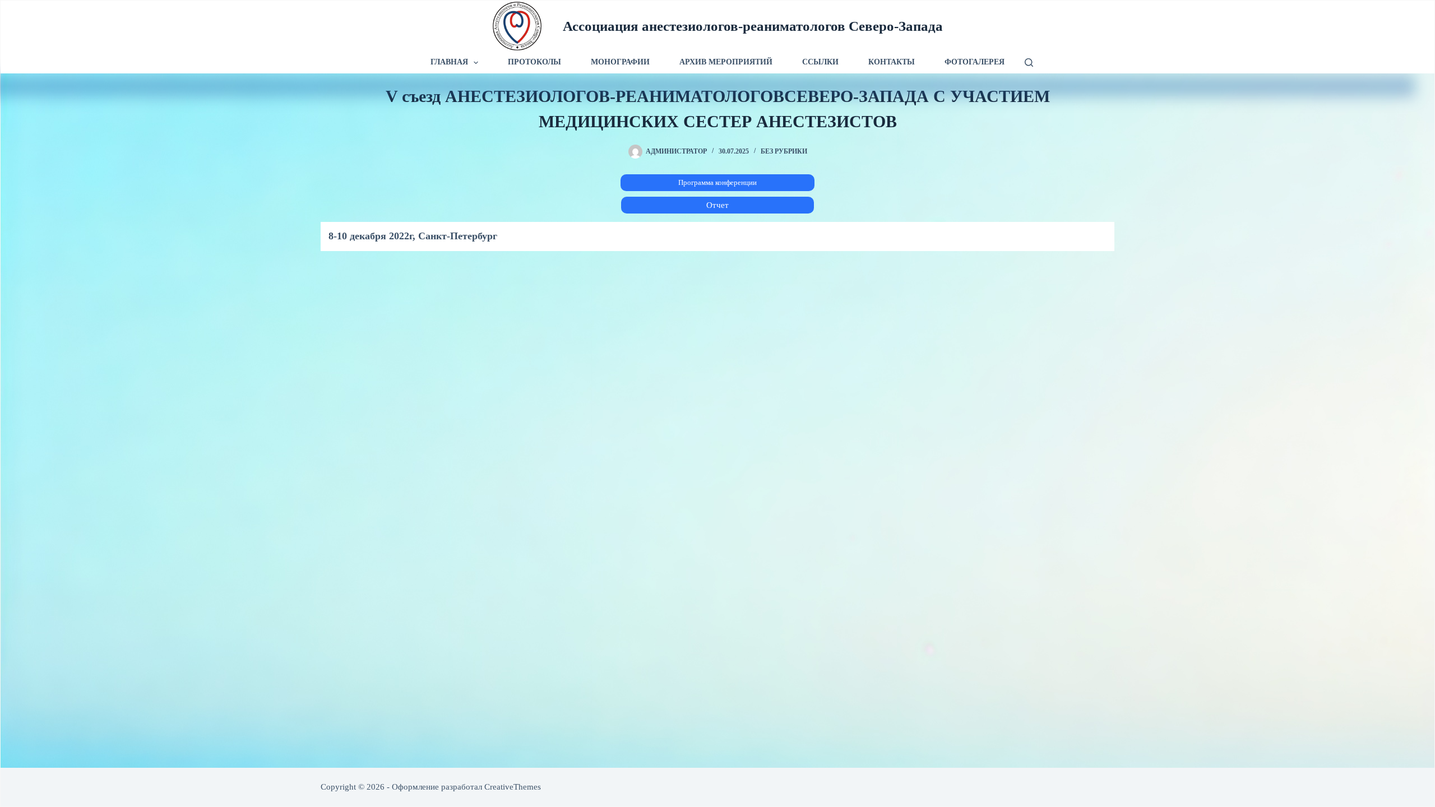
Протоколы (534, 62)
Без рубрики (784, 151)
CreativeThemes (512, 786)
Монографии (620, 62)
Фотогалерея (974, 62)
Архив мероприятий (725, 62)
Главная (449, 62)
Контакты (891, 62)
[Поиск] (1029, 62)
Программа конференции (717, 182)
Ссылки (820, 62)
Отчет (717, 205)
